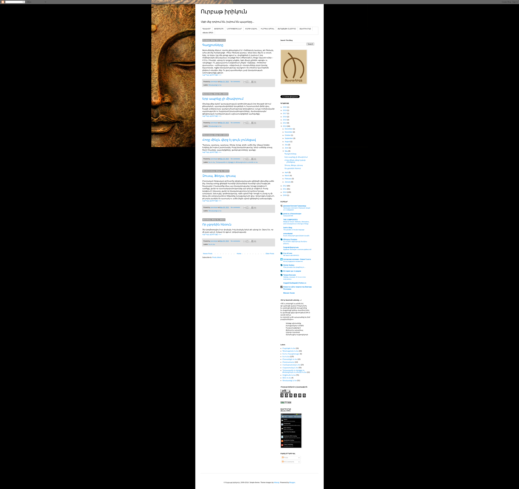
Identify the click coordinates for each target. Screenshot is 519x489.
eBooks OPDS (208, 33)
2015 (285, 120)
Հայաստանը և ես (290, 368)
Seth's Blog (287, 228)
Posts (286, 458)
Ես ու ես (212, 162)
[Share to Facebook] (252, 81)
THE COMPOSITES (290, 220)
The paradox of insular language (293, 229)
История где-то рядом (292, 271)
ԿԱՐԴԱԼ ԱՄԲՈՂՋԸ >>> (211, 75)
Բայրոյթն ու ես (288, 348)
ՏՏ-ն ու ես (286, 378)
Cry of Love (287, 253)
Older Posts (270, 254)
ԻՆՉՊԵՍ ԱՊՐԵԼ (267, 29)
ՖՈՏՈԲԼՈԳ (218, 29)
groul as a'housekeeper (292, 214)
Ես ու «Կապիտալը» (291, 354)
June (287, 148)
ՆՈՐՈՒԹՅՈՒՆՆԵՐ (234, 29)
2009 (285, 195)
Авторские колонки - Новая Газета (297, 259)
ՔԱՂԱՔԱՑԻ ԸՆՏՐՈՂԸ (287, 29)
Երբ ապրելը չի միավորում (222, 98)
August (287, 142)
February (288, 179)
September (289, 138)
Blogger (292, 482)
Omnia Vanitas (288, 265)
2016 (285, 117)
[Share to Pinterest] (255, 81)
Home (239, 254)
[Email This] (244, 81)
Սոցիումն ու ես (289, 375)
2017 (285, 113)
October (288, 135)
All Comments (289, 462)
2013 (285, 126)
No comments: (236, 81)
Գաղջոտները (212, 45)
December (289, 129)
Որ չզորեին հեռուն (216, 224)
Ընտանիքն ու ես (289, 359)
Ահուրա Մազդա (290, 239)
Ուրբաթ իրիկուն (224, 11)
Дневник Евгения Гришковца (294, 206)
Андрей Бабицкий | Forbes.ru (294, 283)
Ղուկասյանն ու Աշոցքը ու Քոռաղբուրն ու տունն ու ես (237, 162)
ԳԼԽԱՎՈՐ (206, 29)
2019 (285, 110)
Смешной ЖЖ (288, 216)
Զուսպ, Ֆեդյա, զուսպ (219, 175)
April (287, 172)
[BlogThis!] (247, 81)
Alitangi (276, 482)
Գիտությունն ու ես (290, 351)
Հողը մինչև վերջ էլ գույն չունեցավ (229, 139)
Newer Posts (207, 254)
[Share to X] (250, 81)
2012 (285, 186)
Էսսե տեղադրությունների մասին (296, 235)
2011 (285, 189)
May (286, 151)
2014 (285, 123)
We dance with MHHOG (291, 255)
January (288, 182)
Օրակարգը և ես (215, 85)
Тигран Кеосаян (289, 275)
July (286, 145)
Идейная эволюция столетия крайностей (297, 249)
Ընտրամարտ (288, 362)
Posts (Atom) (217, 257)
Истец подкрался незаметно (293, 261)
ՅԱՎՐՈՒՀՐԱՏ (305, 29)
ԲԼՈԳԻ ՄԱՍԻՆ (251, 29)
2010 (285, 192)
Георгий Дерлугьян (291, 247)
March (287, 176)
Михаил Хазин (289, 293)
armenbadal (287, 234)
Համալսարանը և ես (291, 365)
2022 (285, 107)
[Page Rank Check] (285, 403)
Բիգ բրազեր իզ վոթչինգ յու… (294, 267)
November (289, 132)
